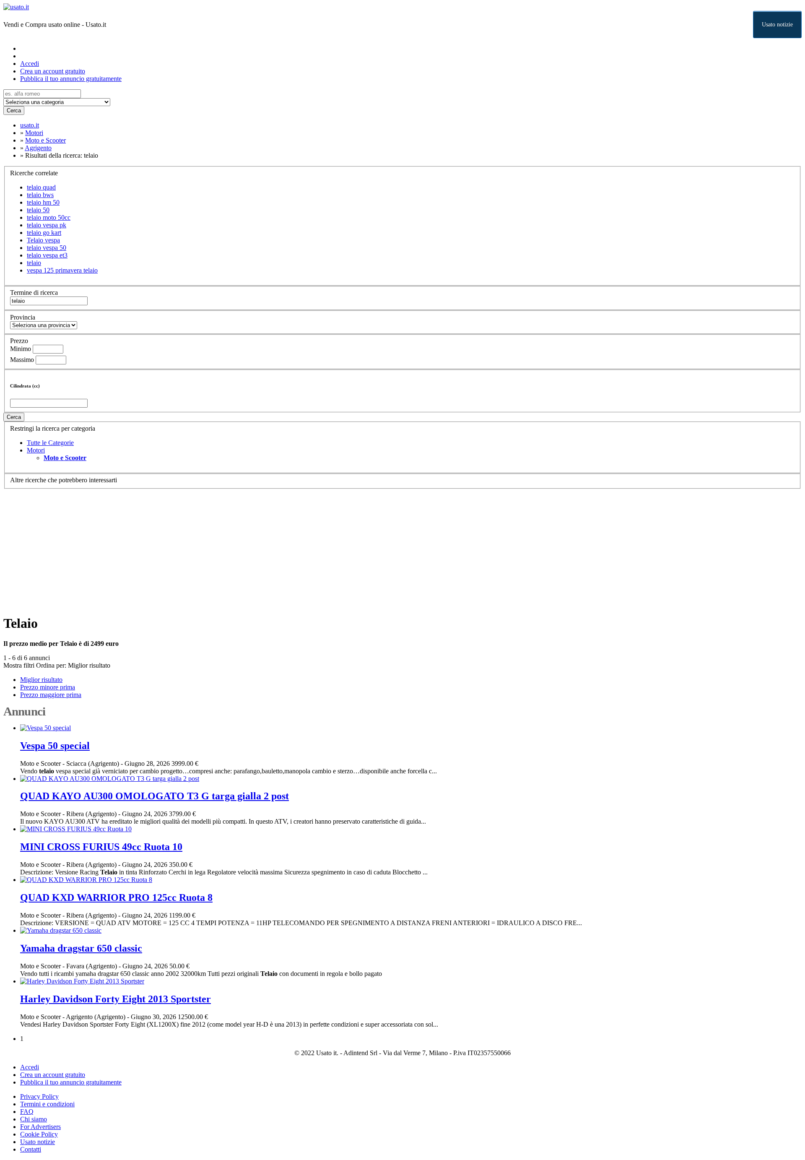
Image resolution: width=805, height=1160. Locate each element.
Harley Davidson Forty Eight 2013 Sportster (115, 999)
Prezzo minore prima (47, 687)
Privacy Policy (39, 1096)
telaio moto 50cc (48, 217)
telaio (34, 262)
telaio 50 (38, 209)
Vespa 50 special (55, 745)
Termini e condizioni (47, 1104)
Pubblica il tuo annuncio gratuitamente (71, 78)
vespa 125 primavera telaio (62, 270)
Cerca (14, 110)
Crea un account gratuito (52, 71)
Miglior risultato (89, 665)
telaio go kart (44, 232)
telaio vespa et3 (47, 255)
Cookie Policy (39, 1134)
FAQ (27, 1111)
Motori (36, 450)
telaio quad (41, 187)
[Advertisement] (254, 547)
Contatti (30, 1149)
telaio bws (40, 194)
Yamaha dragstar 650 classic (81, 948)
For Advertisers (40, 1126)
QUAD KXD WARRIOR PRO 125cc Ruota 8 (116, 897)
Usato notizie (777, 24)
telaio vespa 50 (46, 247)
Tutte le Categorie (50, 442)
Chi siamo (33, 1119)
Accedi (29, 63)
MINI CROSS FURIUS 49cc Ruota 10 (101, 846)
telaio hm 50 (43, 202)
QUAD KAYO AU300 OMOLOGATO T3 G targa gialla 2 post (154, 796)
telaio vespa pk (46, 225)
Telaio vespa (43, 240)
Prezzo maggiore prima (50, 694)
